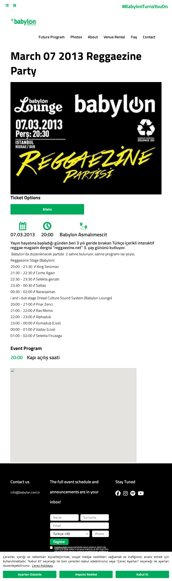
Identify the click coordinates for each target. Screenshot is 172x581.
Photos (76, 37)
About (93, 37)
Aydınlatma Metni (60, 547)
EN (14, 5)
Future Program (52, 37)
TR (7, 5)
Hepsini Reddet (86, 574)
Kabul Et (142, 574)
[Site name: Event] (23, 20)
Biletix (47, 209)
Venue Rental (114, 37)
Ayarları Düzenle (30, 574)
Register (59, 541)
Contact (149, 37)
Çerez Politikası (42, 566)
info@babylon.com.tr (25, 492)
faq (134, 37)
